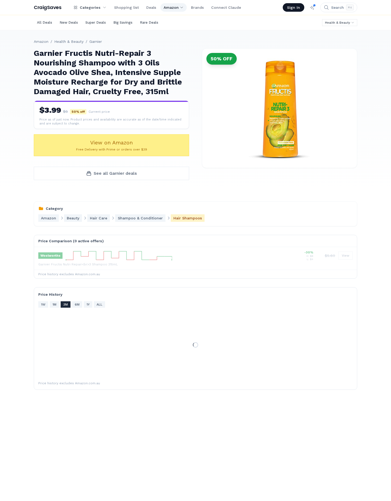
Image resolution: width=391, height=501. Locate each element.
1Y (88, 304)
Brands (197, 7)
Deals (151, 7)
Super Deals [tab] (95, 22)
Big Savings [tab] (122, 22)
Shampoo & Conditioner (140, 218)
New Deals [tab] (69, 22)
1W (43, 304)
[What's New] (312, 7)
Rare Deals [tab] (149, 22)
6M (77, 304)
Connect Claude (226, 7)
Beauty (73, 218)
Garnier (95, 41)
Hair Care (98, 218)
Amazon (171, 7)
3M (65, 304)
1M (54, 304)
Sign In (293, 7)
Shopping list (126, 7)
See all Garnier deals (115, 173)
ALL (99, 304)
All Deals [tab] (44, 22)
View (345, 255)
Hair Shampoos (187, 218)
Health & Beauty (337, 22)
